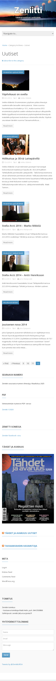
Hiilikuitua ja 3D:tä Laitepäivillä (21, 158)
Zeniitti (28, 10)
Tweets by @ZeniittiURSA (12, 664)
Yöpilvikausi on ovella (15, 94)
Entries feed (7, 572)
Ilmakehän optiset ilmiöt (13, 72)
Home (4, 45)
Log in (4, 567)
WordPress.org (8, 581)
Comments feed (8, 576)
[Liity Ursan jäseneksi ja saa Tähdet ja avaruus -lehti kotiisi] (28, 522)
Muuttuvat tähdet (10, 302)
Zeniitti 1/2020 (7, 409)
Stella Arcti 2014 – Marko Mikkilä (21, 225)
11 (33, 363)
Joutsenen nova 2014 (14, 324)
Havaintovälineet (10, 136)
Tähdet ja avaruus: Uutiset (20, 533)
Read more (8, 126)
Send (6, 655)
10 (28, 363)
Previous (15, 363)
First (5, 363)
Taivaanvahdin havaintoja (20, 545)
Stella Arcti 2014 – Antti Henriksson (23, 275)
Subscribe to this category (13, 61)
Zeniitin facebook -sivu (11, 435)
